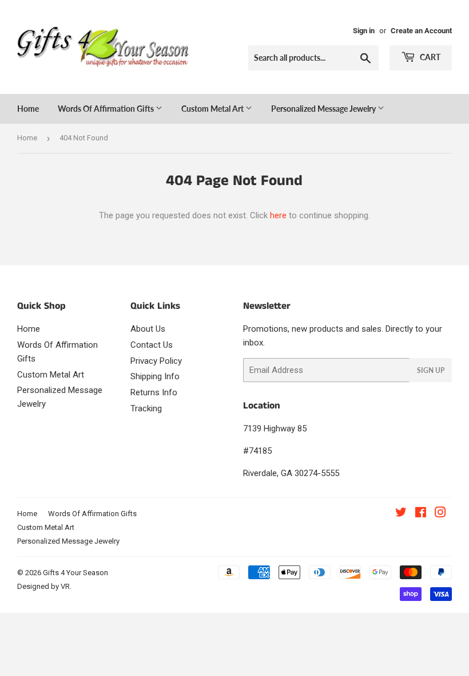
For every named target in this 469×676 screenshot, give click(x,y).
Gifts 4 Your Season (75, 572)
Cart (429, 57)
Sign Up (430, 370)
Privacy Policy (156, 361)
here (278, 215)
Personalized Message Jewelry (324, 108)
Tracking (146, 408)
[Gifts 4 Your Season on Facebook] (421, 514)
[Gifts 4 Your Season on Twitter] (401, 514)
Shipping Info (155, 376)
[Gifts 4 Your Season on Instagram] (440, 514)
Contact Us (151, 345)
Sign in (364, 30)
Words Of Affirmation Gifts (107, 108)
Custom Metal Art (213, 108)
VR (65, 586)
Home (28, 108)
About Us (147, 329)
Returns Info (153, 392)
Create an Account (421, 30)
